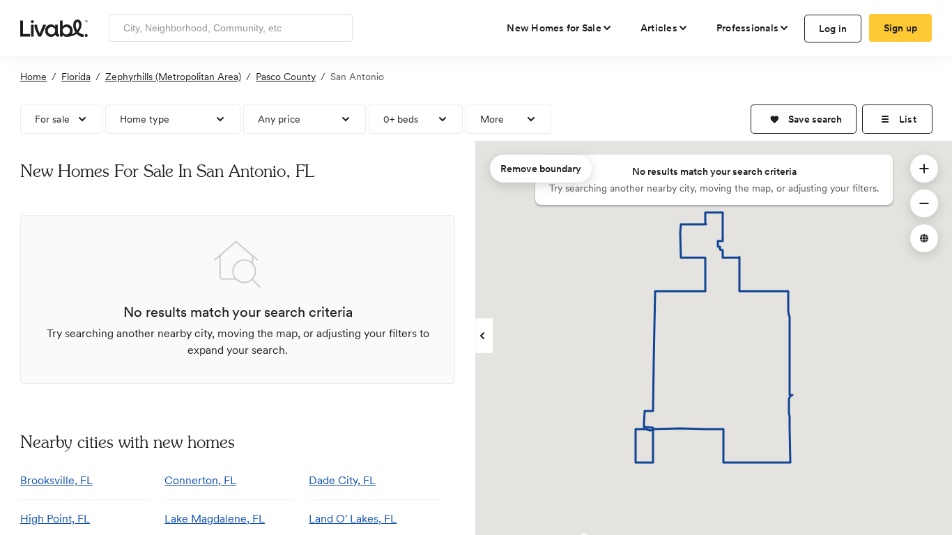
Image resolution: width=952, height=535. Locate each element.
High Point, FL (55, 518)
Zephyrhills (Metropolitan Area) (173, 76)
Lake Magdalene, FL (214, 518)
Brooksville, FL (56, 480)
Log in (833, 28)
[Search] (337, 28)
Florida (76, 76)
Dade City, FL (342, 480)
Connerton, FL (200, 480)
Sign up (901, 27)
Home (33, 76)
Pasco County (286, 76)
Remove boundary (540, 168)
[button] (803, 119)
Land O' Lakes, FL (353, 518)
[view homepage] (54, 27)
